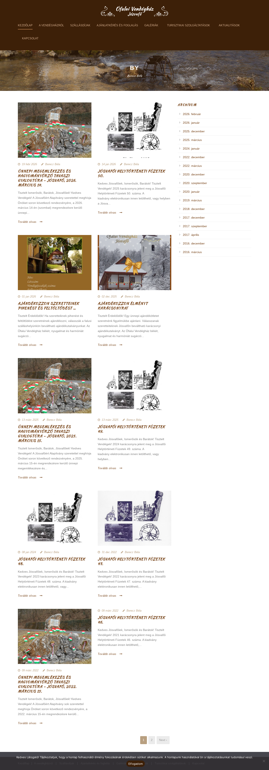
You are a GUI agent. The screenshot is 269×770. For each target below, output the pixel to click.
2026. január (191, 122)
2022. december (194, 157)
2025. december (194, 131)
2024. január (191, 148)
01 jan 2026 (29, 296)
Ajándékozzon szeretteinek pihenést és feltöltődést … (48, 306)
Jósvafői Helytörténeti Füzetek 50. (131, 173)
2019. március (192, 200)
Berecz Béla (52, 164)
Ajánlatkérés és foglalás (117, 25)
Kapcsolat (30, 38)
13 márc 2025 (30, 419)
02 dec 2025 (109, 296)
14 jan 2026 (109, 164)
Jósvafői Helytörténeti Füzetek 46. (131, 620)
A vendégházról (51, 25)
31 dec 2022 (109, 552)
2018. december (194, 209)
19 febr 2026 (29, 164)
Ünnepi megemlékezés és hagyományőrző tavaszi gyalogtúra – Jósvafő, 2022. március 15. (47, 684)
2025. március (192, 140)
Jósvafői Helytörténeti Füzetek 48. (51, 561)
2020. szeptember (195, 183)
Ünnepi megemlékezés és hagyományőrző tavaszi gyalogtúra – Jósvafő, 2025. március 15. (47, 433)
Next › (163, 740)
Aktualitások (229, 25)
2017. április (191, 234)
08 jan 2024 (29, 552)
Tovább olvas (27, 221)
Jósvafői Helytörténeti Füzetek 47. (131, 561)
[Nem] (264, 761)
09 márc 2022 (30, 670)
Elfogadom (135, 763)
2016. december (194, 243)
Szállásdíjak (80, 25)
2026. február (192, 114)
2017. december (194, 217)
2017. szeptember (195, 226)
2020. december (194, 174)
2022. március (192, 165)
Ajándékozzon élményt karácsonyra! (123, 306)
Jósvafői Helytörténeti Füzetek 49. (131, 429)
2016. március (192, 252)
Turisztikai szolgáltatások (188, 25)
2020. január (191, 191)
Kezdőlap (25, 25)
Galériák (151, 25)
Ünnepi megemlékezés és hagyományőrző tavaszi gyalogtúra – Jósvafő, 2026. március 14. (47, 178)
